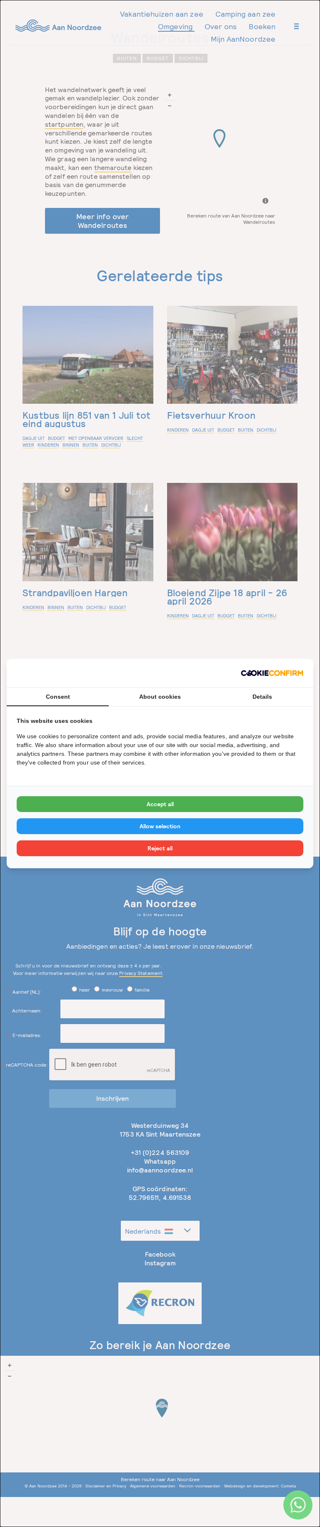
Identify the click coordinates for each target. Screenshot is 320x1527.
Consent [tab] (58, 696)
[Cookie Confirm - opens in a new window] (272, 673)
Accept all (160, 804)
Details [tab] (262, 696)
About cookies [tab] (160, 696)
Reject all (160, 848)
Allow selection (160, 826)
